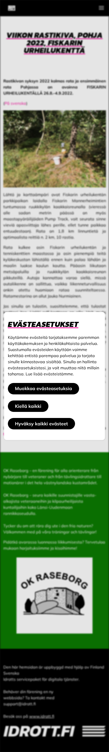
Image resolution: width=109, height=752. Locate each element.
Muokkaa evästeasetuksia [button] (43, 388)
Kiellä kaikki (28, 406)
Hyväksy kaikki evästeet (41, 424)
